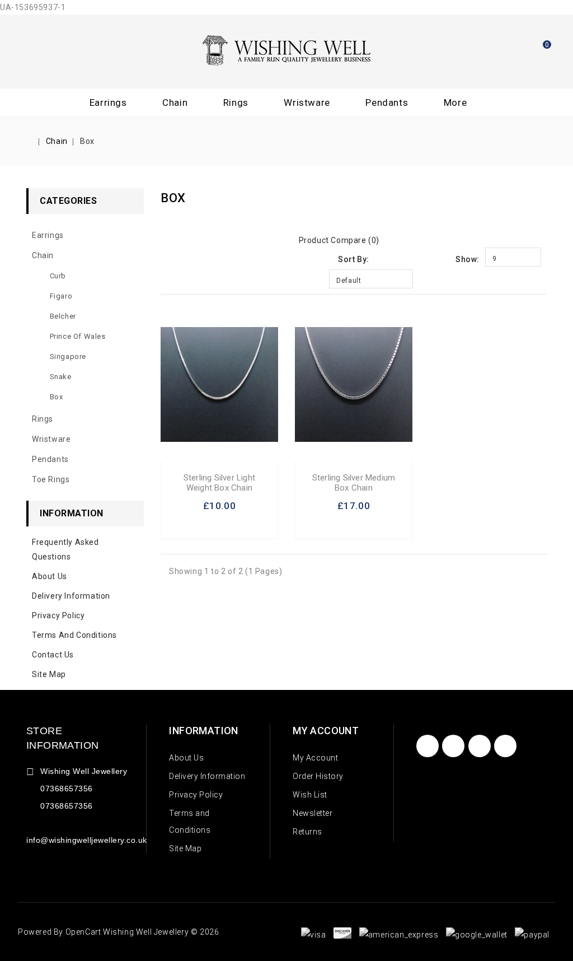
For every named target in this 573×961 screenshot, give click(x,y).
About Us (49, 576)
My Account (315, 757)
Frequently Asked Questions (65, 549)
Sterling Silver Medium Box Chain (353, 483)
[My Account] (509, 50)
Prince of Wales (78, 336)
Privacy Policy (58, 615)
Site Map (49, 674)
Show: (467, 259)
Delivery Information (71, 595)
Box (87, 141)
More (455, 102)
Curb (58, 276)
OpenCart (83, 931)
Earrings (108, 102)
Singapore (68, 356)
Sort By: (353, 259)
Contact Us (53, 654)
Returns (307, 831)
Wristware (307, 102)
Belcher (63, 316)
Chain (174, 102)
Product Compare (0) (339, 240)
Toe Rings (50, 479)
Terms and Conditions (74, 635)
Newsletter (312, 813)
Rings (235, 102)
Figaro (61, 296)
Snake (61, 376)
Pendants (386, 102)
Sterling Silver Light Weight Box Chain (219, 483)
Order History (318, 776)
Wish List (310, 794)
